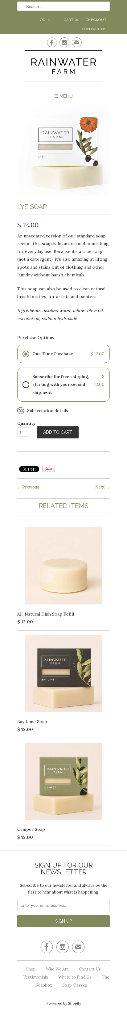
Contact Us (94, 29)
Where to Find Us (75, 977)
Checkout (96, 20)
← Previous (28, 487)
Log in (44, 20)
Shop (31, 969)
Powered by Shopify (63, 1003)
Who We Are (57, 969)
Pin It (48, 469)
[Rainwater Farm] (63, 67)
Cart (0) (72, 20)
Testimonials (35, 977)
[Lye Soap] (63, 195)
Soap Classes (74, 985)
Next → (102, 487)
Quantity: (27, 423)
